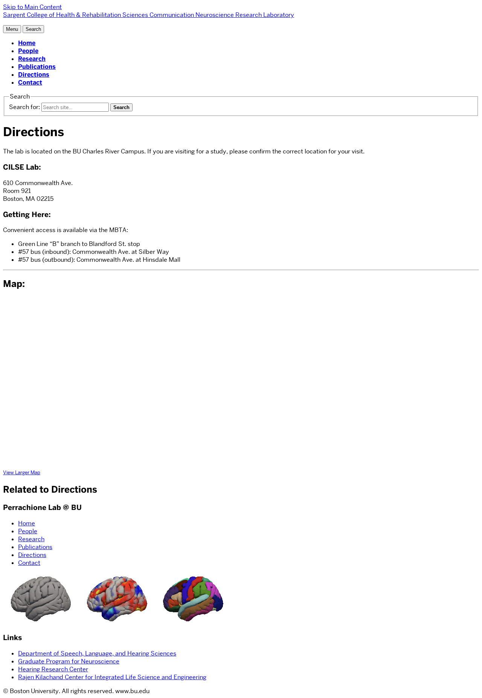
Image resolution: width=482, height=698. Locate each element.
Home (26, 43)
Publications (37, 67)
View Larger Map (21, 472)
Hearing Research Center (53, 669)
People (28, 51)
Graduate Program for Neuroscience (68, 661)
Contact (30, 82)
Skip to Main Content (32, 7)
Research (32, 59)
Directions (33, 75)
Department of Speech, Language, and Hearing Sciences (97, 653)
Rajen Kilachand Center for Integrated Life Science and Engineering (112, 677)
